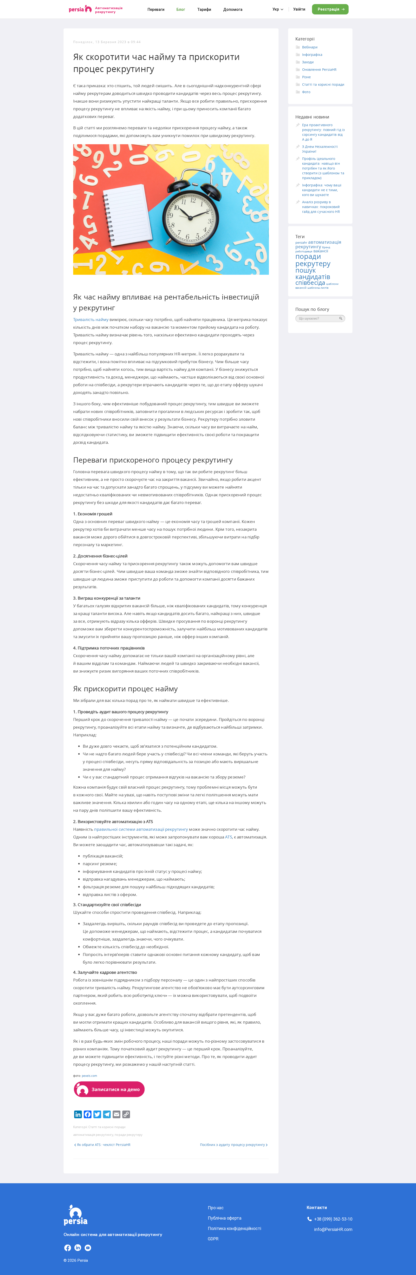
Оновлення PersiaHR (319, 69)
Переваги (156, 9)
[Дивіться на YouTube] (88, 1248)
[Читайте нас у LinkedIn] (78, 1248)
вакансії (320, 251)
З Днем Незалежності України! (320, 149)
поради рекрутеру (128, 1134)
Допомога (232, 9)
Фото (306, 92)
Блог (180, 9)
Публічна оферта (224, 1218)
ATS (228, 837)
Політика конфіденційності (234, 1228)
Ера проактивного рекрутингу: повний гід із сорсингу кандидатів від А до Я (323, 132)
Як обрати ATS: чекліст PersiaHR (103, 1144)
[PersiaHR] (80, 9)
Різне (306, 77)
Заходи (308, 62)
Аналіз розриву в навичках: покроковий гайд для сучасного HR (321, 207)
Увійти (299, 9)
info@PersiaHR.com (333, 1229)
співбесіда (310, 283)
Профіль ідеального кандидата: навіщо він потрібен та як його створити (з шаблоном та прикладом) (323, 168)
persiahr (301, 242)
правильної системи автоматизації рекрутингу (141, 829)
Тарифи (204, 9)
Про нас (216, 1207)
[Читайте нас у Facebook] (68, 1248)
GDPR (213, 1238)
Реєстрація (328, 9)
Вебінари (310, 47)
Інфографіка (312, 54)
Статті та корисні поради (106, 1127)
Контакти (317, 1207)
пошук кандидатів (312, 273)
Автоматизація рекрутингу (109, 10)
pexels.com (89, 1076)
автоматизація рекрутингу (93, 1134)
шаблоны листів (317, 287)
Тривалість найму (91, 319)
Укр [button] (276, 9)
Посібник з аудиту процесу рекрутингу (232, 1144)
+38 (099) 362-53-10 (333, 1219)
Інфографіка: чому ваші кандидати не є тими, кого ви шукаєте (321, 190)
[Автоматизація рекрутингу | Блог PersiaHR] (76, 1228)
